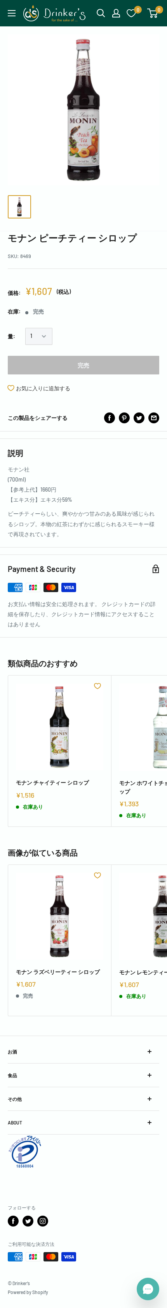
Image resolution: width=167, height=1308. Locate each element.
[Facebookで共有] (109, 417)
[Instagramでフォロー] (42, 1221)
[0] (153, 13)
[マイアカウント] (116, 13)
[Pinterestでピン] (124, 417)
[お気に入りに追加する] (97, 686)
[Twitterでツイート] (139, 417)
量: (11, 336)
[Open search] (101, 13)
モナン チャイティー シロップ (52, 782)
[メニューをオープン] (12, 13)
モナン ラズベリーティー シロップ (58, 971)
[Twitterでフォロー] (28, 1221)
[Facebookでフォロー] (13, 1221)
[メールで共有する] (153, 417)
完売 (83, 365)
